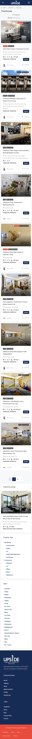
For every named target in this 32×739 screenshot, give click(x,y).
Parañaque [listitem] (7, 621)
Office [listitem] (8, 569)
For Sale (20, 22)
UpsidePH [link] (9, 218)
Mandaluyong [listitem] (8, 627)
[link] (16, 32)
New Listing (25, 22)
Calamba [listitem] (7, 589)
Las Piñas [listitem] (7, 615)
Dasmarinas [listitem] (8, 624)
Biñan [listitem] (6, 639)
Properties (7, 706)
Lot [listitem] (7, 551)
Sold (20, 124)
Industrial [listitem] (9, 563)
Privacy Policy (8, 715)
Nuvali (5, 680)
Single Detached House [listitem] (13, 554)
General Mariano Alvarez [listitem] (11, 633)
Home (4, 7)
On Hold (19, 72)
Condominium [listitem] (10, 545)
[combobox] (18, 18)
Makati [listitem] (6, 594)
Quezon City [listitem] (8, 609)
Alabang (6, 683)
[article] (16, 511)
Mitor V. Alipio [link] (10, 65)
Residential (11, 7)
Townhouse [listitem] (9, 557)
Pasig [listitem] (6, 603)
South (5, 686)
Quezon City (7, 695)
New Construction (24, 225)
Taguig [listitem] (6, 600)
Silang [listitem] (6, 591)
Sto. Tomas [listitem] (7, 645)
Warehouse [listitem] (9, 575)
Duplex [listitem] (8, 548)
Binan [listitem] (6, 612)
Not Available (25, 72)
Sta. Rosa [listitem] (7, 606)
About (5, 709)
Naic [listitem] (5, 642)
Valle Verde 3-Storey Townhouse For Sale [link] (16, 49)
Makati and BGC (8, 689)
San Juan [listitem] (7, 636)
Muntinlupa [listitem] (7, 597)
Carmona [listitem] (7, 618)
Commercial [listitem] (8, 560)
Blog (5, 712)
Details (26, 59)
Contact (6, 718)
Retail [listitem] (8, 572)
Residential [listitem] (7, 542)
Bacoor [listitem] (6, 630)
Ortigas (6, 692)
